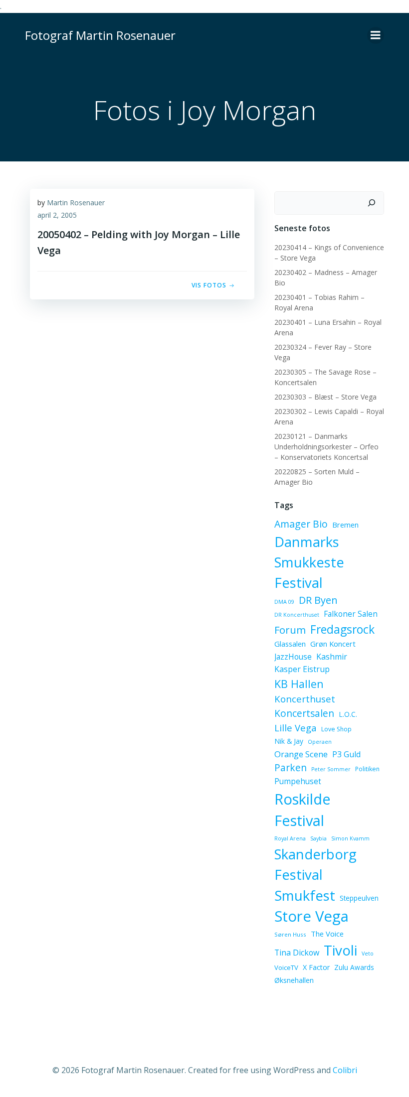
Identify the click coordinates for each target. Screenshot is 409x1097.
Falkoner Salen (351, 613)
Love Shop (336, 729)
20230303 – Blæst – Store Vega (325, 397)
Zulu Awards (354, 967)
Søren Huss (290, 934)
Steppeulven (359, 898)
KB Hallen (299, 684)
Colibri (345, 1070)
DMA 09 (284, 601)
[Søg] (372, 203)
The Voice (327, 934)
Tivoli (340, 950)
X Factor (316, 967)
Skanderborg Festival (315, 864)
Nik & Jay (288, 741)
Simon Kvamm (350, 838)
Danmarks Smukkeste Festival (309, 562)
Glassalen (290, 644)
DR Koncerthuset (296, 614)
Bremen (345, 525)
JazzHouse (293, 656)
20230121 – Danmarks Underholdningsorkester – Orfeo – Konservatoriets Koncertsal (326, 446)
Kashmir (331, 656)
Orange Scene (301, 754)
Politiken (367, 769)
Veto (368, 953)
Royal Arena (290, 838)
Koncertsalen (304, 713)
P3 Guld (346, 754)
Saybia (318, 838)
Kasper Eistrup (302, 669)
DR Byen (318, 600)
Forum (290, 630)
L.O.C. (348, 714)
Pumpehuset (297, 781)
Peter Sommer (331, 769)
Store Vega (311, 916)
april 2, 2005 (57, 215)
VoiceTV (286, 967)
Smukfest (304, 895)
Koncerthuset (304, 698)
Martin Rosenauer (76, 202)
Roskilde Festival (302, 809)
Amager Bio (301, 524)
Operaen (320, 741)
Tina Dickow (296, 952)
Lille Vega (295, 727)
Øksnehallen (294, 980)
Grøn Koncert (333, 644)
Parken (290, 767)
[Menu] (375, 35)
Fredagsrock (342, 629)
